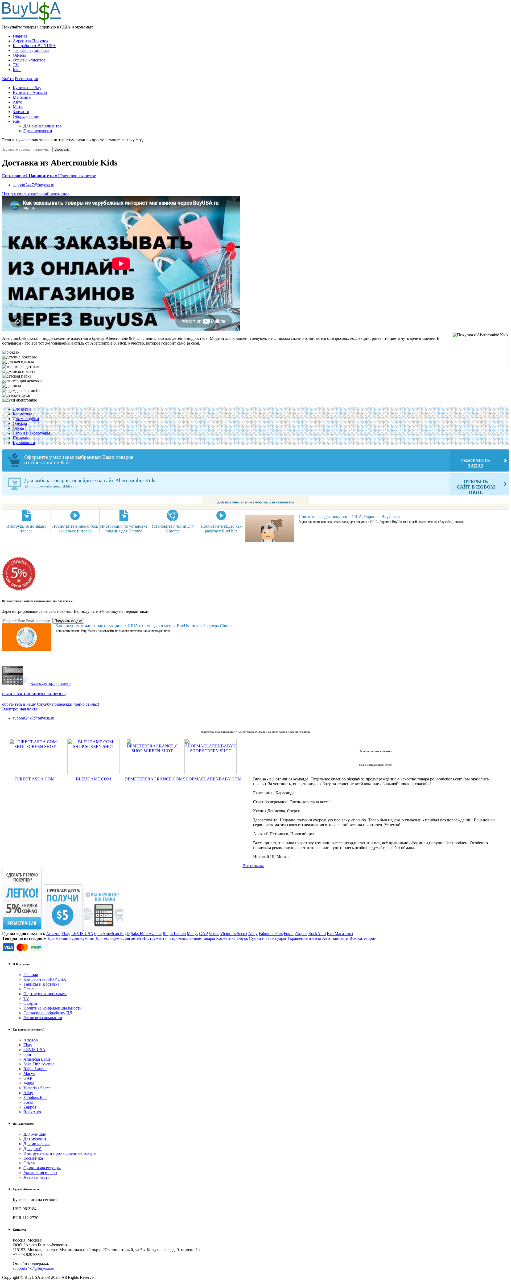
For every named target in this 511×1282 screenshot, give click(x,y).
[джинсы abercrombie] (11, 385)
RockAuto (317, 933)
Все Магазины (340, 933)
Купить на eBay (27, 87)
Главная (20, 36)
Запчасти (21, 111)
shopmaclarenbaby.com (210, 779)
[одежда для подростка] (18, 371)
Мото (18, 107)
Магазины (22, 97)
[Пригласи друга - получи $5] (63, 929)
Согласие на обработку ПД (47, 1013)
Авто (17, 102)
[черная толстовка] (20, 366)
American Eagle (116, 933)
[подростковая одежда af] (22, 381)
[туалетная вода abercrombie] (16, 395)
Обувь (18, 428)
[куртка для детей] (16, 376)
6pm (98, 933)
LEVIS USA (82, 933)
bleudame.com (93, 779)
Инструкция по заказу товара (26, 528)
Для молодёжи (26, 418)
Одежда (20, 423)
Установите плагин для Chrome (172, 528)
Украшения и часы (304, 938)
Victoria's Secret (233, 933)
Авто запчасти (335, 938)
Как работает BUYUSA (34, 45)
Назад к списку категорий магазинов (35, 194)
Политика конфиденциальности (52, 1008)
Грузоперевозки (37, 131)
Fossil (289, 933)
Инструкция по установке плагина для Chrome (123, 528)
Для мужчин (83, 938)
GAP (203, 933)
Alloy (253, 933)
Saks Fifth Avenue (146, 933)
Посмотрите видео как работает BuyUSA (221, 528)
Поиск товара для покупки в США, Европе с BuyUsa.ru (349, 516)
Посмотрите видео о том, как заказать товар (75, 528)
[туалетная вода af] (19, 400)
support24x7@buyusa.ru (33, 1268)
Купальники (24, 442)
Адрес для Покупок (30, 41)
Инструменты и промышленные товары (178, 938)
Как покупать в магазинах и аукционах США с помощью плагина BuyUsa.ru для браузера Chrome (144, 625)
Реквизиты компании (42, 1017)
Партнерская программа (45, 993)
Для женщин (59, 938)
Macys (192, 933)
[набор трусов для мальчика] (19, 357)
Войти (8, 78)
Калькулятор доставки (50, 683)
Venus (214, 933)
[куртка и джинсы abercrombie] (21, 390)
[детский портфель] (10, 352)
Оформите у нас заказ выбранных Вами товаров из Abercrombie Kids (257, 461)
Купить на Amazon (30, 92)
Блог (17, 69)
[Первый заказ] (22, 929)
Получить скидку (68, 621)
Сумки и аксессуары (31, 433)
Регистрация (26, 78)
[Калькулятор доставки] (103, 929)
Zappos (301, 933)
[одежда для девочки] (18, 361)
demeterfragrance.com (152, 779)
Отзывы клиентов (29, 60)
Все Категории (363, 938)
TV (16, 65)
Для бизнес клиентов (42, 126)
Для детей (22, 409)
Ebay (65, 933)
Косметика (22, 414)
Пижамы (21, 438)
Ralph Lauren (174, 933)
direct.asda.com (35, 779)
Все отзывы (253, 865)
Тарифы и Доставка (31, 50)
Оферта (30, 1003)
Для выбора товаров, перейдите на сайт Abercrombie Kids (259, 486)
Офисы (19, 55)
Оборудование (26, 116)
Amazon (53, 933)
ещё (16, 121)
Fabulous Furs (271, 933)
